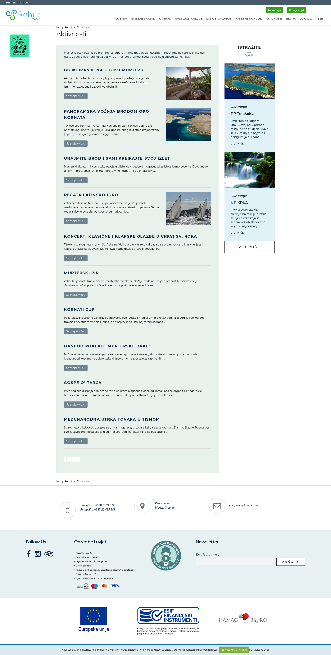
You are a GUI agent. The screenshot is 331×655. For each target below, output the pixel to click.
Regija (291, 18)
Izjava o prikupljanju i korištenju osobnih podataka (104, 570)
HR (8, 2)
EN (14, 2)
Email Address (208, 554)
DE (27, 2)
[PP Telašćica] (249, 81)
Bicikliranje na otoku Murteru (103, 70)
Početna (120, 18)
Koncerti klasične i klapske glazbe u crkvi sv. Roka (130, 236)
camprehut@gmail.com (243, 505)
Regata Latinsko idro (91, 195)
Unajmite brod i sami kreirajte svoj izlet (117, 158)
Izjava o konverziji (86, 574)
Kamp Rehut (64, 27)
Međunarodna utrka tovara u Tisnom (112, 419)
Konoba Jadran (218, 18)
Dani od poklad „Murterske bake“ (107, 346)
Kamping (165, 18)
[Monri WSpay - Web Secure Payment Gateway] (81, 586)
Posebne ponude (248, 18)
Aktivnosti (274, 18)
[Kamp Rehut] (24, 14)
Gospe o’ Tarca (83, 382)
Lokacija (306, 18)
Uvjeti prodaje (84, 565)
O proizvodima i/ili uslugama (92, 561)
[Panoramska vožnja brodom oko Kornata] (188, 124)
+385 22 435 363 (104, 509)
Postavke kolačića (259, 649)
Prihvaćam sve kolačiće (233, 649)
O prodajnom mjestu (87, 557)
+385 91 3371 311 (103, 505)
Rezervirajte (274, 10)
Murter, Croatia (164, 507)
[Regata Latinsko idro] (188, 208)
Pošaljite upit (296, 10)
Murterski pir (81, 273)
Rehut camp (162, 503)
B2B (320, 18)
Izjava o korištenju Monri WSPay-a (95, 578)
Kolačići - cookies (85, 553)
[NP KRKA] (249, 170)
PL (20, 2)
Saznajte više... (75, 96)
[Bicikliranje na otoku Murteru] (188, 83)
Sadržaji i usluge (188, 18)
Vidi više (237, 143)
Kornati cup (79, 309)
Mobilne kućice (142, 18)
